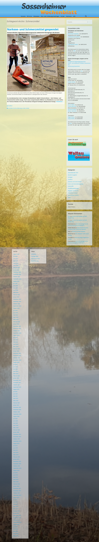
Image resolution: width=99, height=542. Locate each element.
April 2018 (15, 479)
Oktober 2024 (16, 303)
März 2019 (15, 454)
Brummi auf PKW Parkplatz (78, 231)
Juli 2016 (15, 526)
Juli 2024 (15, 310)
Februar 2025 (16, 294)
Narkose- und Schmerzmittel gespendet (33, 29)
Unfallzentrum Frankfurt (74, 37)
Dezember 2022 (17, 353)
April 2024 (15, 317)
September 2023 (17, 333)
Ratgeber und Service (73, 190)
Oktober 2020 (16, 412)
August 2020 (16, 416)
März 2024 (15, 319)
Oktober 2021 (16, 385)
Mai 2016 (15, 531)
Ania (69, 216)
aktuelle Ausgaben (72, 175)
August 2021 (16, 389)
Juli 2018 (15, 472)
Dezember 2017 (17, 488)
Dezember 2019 (17, 434)
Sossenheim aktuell (72, 193)
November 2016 (17, 517)
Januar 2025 (16, 297)
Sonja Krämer (71, 118)
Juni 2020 (15, 421)
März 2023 (15, 346)
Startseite (23, 16)
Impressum (69, 16)
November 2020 (17, 409)
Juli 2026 (15, 256)
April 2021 (15, 398)
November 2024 (17, 301)
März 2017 (15, 508)
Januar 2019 (16, 459)
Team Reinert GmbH (73, 44)
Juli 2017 (15, 499)
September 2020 (17, 414)
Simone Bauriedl (72, 106)
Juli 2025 (15, 283)
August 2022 (16, 362)
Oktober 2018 (16, 466)
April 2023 (15, 344)
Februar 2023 (16, 348)
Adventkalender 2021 (73, 172)
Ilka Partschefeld (72, 109)
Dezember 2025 (17, 272)
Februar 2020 (16, 430)
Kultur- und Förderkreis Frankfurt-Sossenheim (79, 63)
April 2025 (15, 290)
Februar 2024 (16, 321)
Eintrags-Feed (34, 256)
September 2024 (17, 306)
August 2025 (16, 281)
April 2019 (15, 452)
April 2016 (15, 533)
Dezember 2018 (17, 461)
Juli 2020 (15, 418)
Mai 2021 (15, 396)
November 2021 (17, 382)
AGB (74, 16)
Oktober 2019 (16, 439)
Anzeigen (70, 177)
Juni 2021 (15, 394)
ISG (69, 64)
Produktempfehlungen (73, 188)
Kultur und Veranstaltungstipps (75, 184)
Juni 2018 (15, 475)
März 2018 (15, 481)
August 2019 (16, 443)
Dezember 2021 (17, 380)
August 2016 (16, 524)
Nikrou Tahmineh (72, 111)
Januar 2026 (16, 270)
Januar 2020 (16, 432)
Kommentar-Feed (35, 258)
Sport (69, 197)
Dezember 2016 (17, 515)
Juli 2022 (15, 364)
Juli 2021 (15, 391)
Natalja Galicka (71, 82)
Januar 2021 (16, 405)
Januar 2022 (16, 378)
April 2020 (15, 425)
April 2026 (15, 263)
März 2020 (15, 427)
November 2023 (17, 328)
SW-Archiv (29, 16)
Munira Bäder (71, 105)
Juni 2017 (15, 502)
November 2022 (17, 355)
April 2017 (15, 506)
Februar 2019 (16, 457)
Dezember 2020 (17, 407)
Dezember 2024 (17, 299)
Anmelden (33, 254)
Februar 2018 (16, 484)
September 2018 (17, 468)
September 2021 (17, 387)
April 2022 (15, 371)
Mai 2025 (15, 288)
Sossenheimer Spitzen (73, 195)
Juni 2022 (15, 366)
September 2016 (17, 522)
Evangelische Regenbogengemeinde (77, 61)
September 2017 (17, 495)
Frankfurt (10, 105)
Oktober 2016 (16, 520)
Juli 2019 (15, 445)
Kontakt (63, 16)
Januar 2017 (16, 513)
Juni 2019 (15, 448)
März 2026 (15, 265)
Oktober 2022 (16, 357)
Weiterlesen (60, 101)
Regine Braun (71, 117)
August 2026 (16, 254)
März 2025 (15, 292)
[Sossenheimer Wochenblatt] (49, 8)
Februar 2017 (16, 511)
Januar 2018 (16, 486)
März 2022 (15, 373)
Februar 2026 (16, 267)
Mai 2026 (15, 261)
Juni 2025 (15, 285)
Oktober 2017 (16, 493)
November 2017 (17, 490)
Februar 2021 (16, 403)
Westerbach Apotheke (73, 33)
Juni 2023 (15, 339)
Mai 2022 (15, 369)
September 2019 (17, 441)
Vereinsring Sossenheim (74, 66)
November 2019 (17, 436)
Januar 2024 (16, 324)
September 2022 (17, 360)
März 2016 (15, 535)
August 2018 (16, 470)
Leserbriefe (70, 186)
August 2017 (16, 497)
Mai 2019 (15, 450)
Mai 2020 (15, 423)
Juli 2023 (15, 337)
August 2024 (16, 308)
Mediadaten (36, 16)
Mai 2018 (15, 477)
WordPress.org (34, 261)
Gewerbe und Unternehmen (75, 181)
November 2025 (17, 274)
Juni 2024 (15, 312)
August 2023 (16, 335)
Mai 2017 (15, 504)
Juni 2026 (15, 258)
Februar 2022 (16, 375)
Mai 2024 (15, 315)
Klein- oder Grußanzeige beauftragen (50, 16)
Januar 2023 (16, 351)
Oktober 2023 (16, 330)
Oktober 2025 (16, 276)
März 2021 (15, 400)
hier (74, 50)
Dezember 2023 (17, 326)
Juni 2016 (15, 529)
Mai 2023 (15, 342)
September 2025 (17, 279)
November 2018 (17, 463)
